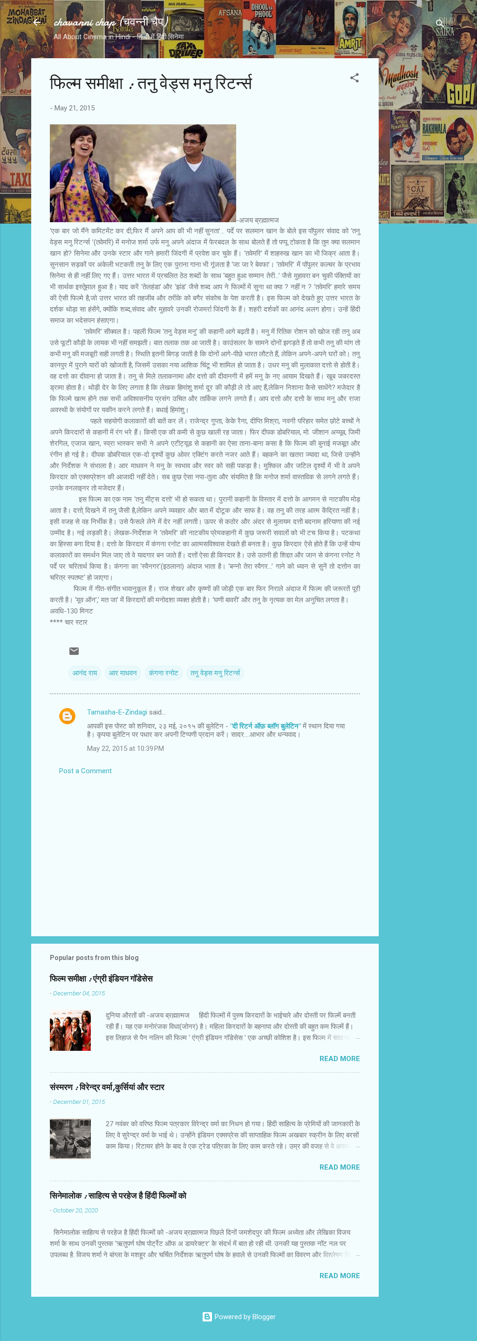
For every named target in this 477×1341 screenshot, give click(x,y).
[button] (354, 79)
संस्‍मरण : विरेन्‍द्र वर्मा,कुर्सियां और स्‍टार (107, 1087)
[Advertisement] (416, 198)
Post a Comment (85, 771)
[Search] (440, 25)
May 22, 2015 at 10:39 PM (125, 748)
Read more (340, 1059)
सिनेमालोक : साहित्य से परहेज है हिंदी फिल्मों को (118, 1196)
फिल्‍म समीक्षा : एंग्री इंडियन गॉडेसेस (101, 979)
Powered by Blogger (244, 1317)
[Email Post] (74, 654)
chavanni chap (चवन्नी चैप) (110, 22)
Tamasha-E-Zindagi (117, 712)
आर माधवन (123, 673)
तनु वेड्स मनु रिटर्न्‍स (215, 673)
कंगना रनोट (163, 673)
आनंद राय (85, 673)
